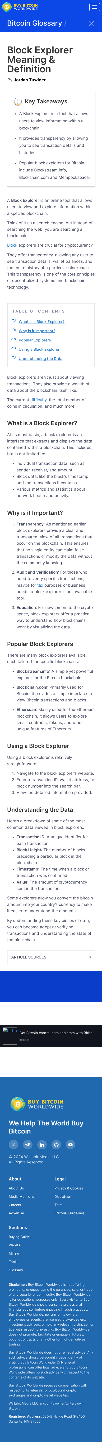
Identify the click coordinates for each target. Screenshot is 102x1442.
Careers (15, 1205)
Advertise (16, 1213)
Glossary (16, 1270)
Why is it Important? (37, 330)
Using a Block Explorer (39, 349)
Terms (60, 1205)
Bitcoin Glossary (37, 23)
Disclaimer (63, 1196)
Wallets (14, 1245)
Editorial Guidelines (70, 1213)
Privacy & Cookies (69, 1188)
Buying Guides (20, 1237)
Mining (14, 1253)
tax (40, 585)
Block (12, 245)
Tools (13, 1262)
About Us (16, 1188)
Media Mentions (21, 1196)
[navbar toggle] (94, 7)
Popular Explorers (35, 340)
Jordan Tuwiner (30, 79)
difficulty (38, 399)
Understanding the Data (40, 358)
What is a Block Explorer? (42, 321)
